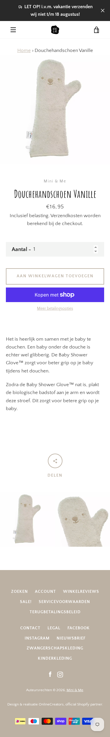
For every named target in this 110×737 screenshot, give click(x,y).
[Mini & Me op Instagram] (60, 674)
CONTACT (30, 628)
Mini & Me (75, 690)
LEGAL (54, 628)
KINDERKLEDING (55, 658)
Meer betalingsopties (55, 308)
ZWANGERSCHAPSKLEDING (55, 648)
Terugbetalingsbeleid (55, 612)
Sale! (26, 602)
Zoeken (19, 591)
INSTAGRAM (37, 638)
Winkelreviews (81, 591)
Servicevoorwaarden (64, 602)
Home (24, 50)
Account (45, 591)
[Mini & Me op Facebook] (50, 674)
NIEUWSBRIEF (71, 638)
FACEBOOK (78, 628)
